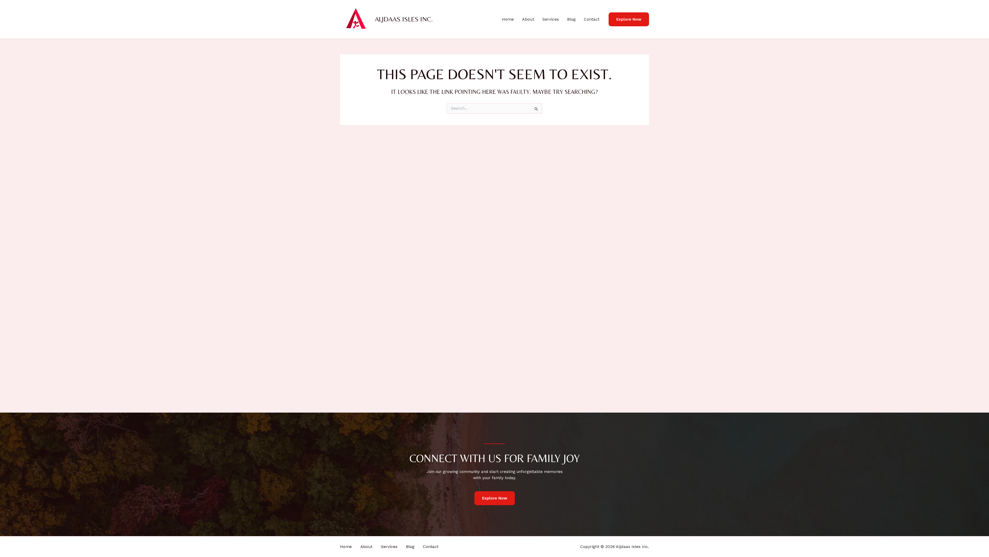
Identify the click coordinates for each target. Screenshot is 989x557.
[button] (629, 19)
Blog (571, 19)
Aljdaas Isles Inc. (404, 19)
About (528, 19)
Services (550, 19)
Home (508, 19)
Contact (591, 19)
